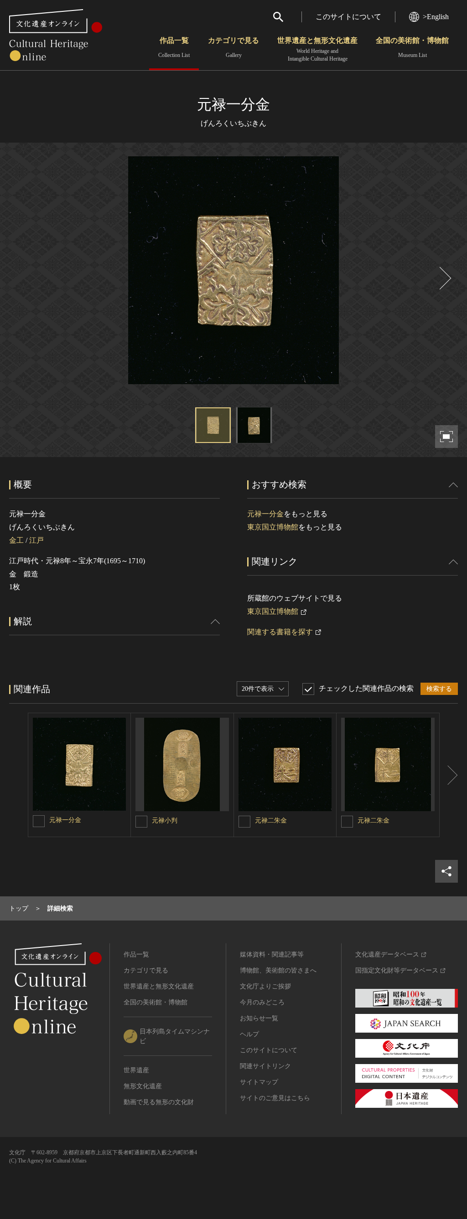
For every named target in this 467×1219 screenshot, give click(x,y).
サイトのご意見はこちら (275, 1098)
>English (436, 17)
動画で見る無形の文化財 (159, 1102)
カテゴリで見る (233, 47)
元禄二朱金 (271, 820)
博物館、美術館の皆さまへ (278, 970)
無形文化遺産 (143, 1086)
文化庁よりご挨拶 (265, 986)
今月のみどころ (262, 1002)
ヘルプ (249, 1034)
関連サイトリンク (265, 1066)
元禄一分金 (265, 514)
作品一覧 (174, 47)
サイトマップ (259, 1082)
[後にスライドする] (444, 278)
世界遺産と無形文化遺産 (317, 49)
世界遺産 (136, 1070)
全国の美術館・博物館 (412, 47)
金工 (16, 540)
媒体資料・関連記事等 (272, 954)
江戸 (36, 540)
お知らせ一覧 (259, 1018)
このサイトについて (348, 17)
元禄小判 (164, 820)
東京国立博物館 (272, 527)
